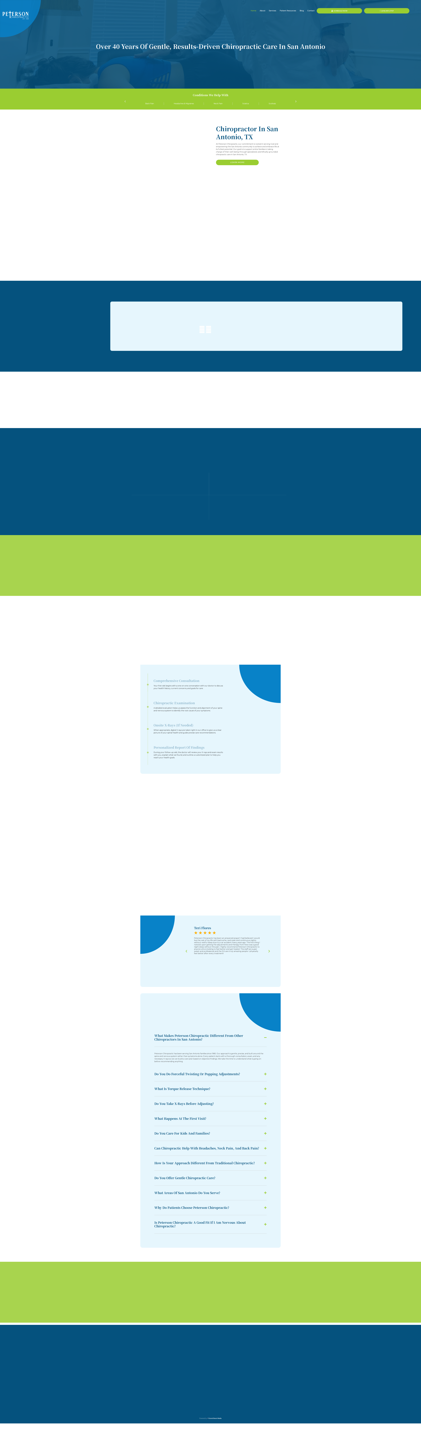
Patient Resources (288, 11)
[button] (125, 101)
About (262, 11)
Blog (302, 11)
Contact (311, 11)
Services (272, 11)
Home (253, 11)
